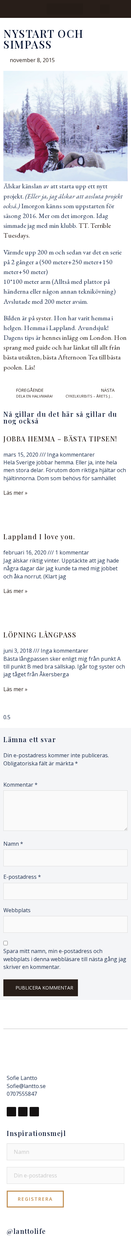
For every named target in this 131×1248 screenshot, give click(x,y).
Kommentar (20, 784)
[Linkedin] (34, 1111)
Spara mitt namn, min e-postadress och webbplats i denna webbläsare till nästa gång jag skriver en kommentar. (64, 959)
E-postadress (22, 876)
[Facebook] (11, 1111)
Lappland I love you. (39, 536)
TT (83, 225)
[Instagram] (23, 1111)
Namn (13, 843)
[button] (65, 9)
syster (43, 318)
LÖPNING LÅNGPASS (39, 634)
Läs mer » (15, 492)
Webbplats (17, 910)
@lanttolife (26, 1231)
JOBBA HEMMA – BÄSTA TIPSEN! (60, 438)
